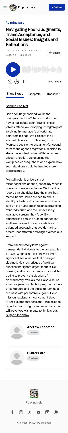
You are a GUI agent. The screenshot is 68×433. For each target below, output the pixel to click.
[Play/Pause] (13, 69)
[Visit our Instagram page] (21, 412)
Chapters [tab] (35, 94)
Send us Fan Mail (17, 106)
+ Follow (56, 7)
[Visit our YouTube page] (38, 412)
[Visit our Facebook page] (12, 412)
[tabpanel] (34, 212)
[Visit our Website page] (47, 412)
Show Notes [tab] (15, 93)
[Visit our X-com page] (30, 412)
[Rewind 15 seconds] (10, 81)
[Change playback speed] (24, 81)
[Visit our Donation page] (56, 412)
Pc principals (26, 7)
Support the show (17, 315)
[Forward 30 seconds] (16, 81)
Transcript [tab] (52, 94)
